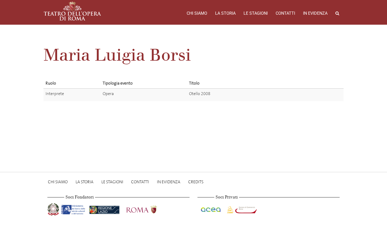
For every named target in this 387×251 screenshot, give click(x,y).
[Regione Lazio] (105, 208)
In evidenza (315, 13)
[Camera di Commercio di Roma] (241, 208)
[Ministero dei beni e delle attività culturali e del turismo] (74, 208)
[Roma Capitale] (148, 208)
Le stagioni (256, 13)
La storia (225, 13)
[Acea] (211, 208)
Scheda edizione (297, 94)
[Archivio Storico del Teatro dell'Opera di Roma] (72, 11)
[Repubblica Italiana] (53, 208)
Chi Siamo (197, 13)
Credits (196, 182)
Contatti (285, 13)
